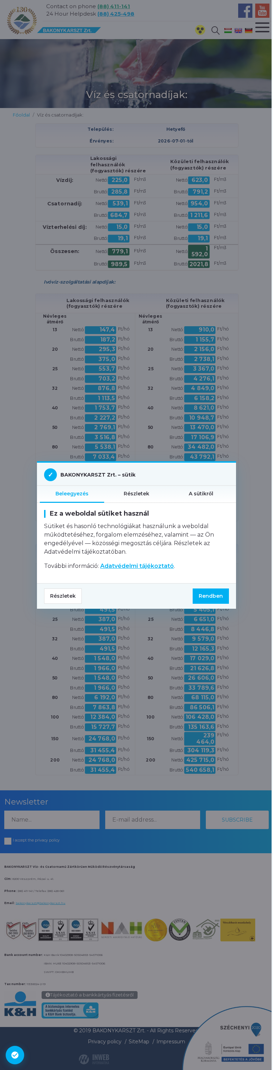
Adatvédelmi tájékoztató (137, 566)
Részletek (63, 596)
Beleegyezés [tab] (72, 493)
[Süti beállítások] (15, 1055)
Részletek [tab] (136, 493)
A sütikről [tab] (201, 493)
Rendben (211, 596)
